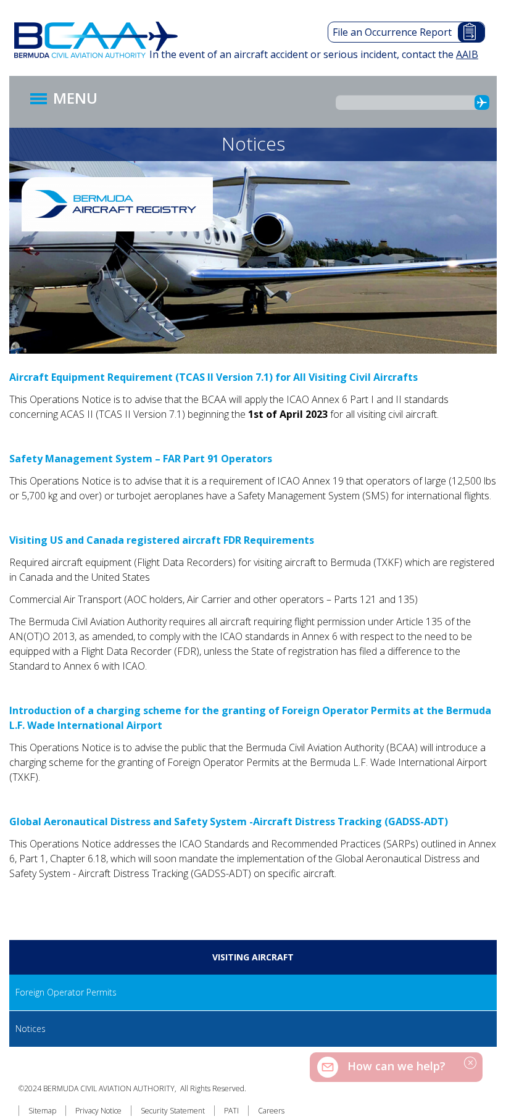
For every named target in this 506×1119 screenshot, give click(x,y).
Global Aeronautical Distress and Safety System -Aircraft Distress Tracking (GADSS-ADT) (228, 821)
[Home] (102, 40)
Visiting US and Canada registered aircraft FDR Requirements (161, 540)
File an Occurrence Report (392, 32)
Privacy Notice (98, 1110)
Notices (30, 1028)
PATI (231, 1110)
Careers (271, 1110)
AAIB (467, 54)
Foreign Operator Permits (66, 992)
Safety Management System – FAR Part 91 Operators (140, 458)
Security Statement (173, 1110)
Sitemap (42, 1110)
